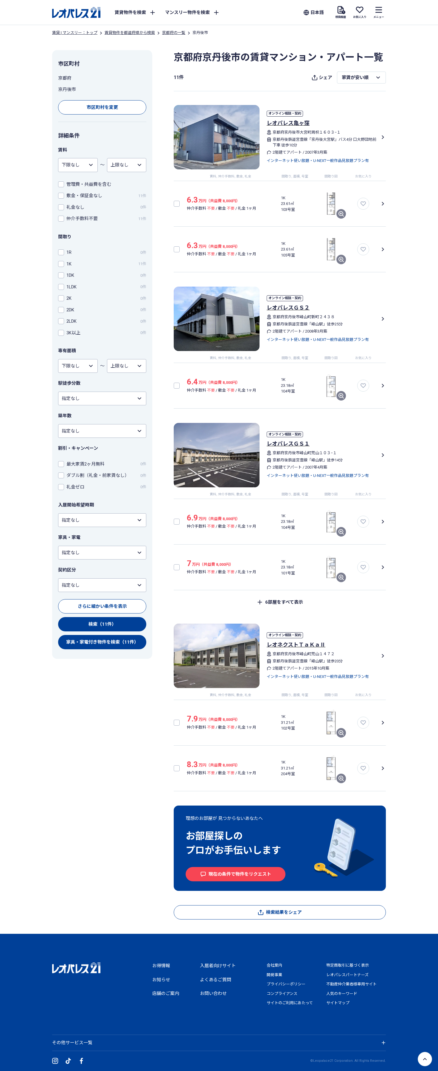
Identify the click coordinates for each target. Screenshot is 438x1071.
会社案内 (274, 965)
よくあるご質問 (215, 979)
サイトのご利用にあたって (290, 1003)
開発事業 (274, 975)
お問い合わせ (213, 993)
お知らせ (161, 979)
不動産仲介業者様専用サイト (351, 984)
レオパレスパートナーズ (347, 975)
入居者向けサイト (218, 965)
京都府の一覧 (173, 32)
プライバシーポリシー (286, 984)
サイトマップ (338, 1003)
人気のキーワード (341, 993)
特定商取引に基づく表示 (347, 965)
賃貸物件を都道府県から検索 (130, 32)
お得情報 (161, 965)
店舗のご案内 (165, 993)
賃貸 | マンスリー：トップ (74, 32)
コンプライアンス (282, 993)
